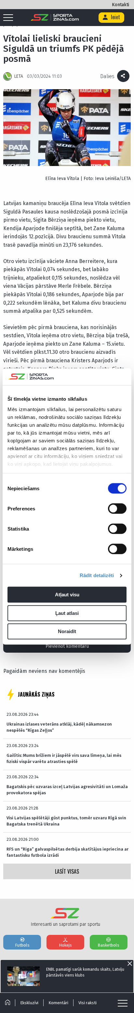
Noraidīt (67, 631)
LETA (18, 76)
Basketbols (108, 945)
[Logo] (55, 17)
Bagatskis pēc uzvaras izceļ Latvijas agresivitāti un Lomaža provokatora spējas (67, 789)
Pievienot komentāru (67, 646)
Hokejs (65, 945)
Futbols (22, 945)
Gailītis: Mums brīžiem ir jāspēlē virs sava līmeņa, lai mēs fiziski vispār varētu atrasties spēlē (64, 758)
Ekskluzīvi (29, 1002)
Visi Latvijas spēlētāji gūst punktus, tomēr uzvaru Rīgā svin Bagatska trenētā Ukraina (66, 820)
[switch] (117, 509)
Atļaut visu (67, 595)
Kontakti (120, 4)
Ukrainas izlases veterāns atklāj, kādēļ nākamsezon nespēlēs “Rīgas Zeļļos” (59, 727)
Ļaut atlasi (67, 613)
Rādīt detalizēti (97, 575)
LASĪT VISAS (67, 871)
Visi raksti (87, 1002)
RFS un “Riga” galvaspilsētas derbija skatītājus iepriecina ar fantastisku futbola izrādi (67, 852)
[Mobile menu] (9, 17)
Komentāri (58, 1002)
